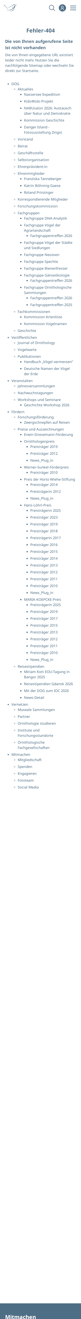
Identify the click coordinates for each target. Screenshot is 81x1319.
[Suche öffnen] (52, 8)
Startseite (30, 70)
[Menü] (73, 8)
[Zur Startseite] (11, 8)
